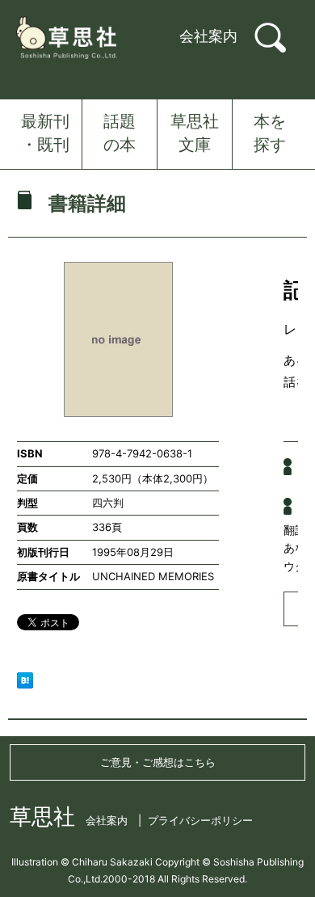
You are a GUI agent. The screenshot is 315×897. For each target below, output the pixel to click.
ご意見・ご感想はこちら (158, 762)
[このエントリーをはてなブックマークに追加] (25, 679)
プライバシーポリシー (200, 820)
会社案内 (208, 35)
